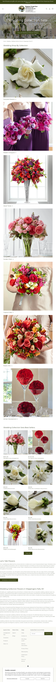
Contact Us (24, 636)
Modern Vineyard (9, 152)
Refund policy (24, 651)
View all (28, 553)
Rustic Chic (7, 365)
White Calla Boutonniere (34, 519)
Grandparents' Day (6, 633)
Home (4, 41)
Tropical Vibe (7, 312)
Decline (43, 678)
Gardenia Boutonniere (9, 488)
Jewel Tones (7, 206)
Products (5, 640)
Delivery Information (24, 644)
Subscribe (48, 633)
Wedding (9, 41)
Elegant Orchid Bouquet (9, 549)
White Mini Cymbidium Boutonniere (37, 488)
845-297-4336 (47, 27)
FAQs (22, 632)
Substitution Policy (24, 655)
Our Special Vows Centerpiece (36, 458)
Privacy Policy (46, 675)
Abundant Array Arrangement (11, 458)
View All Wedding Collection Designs (28, 32)
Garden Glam (7, 259)
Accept (27, 678)
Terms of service (23, 660)
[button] (2, 8)
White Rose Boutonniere (9, 519)
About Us (5, 643)
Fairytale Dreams (9, 99)
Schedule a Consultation (9, 580)
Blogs (13, 636)
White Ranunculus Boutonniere (36, 549)
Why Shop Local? (23, 639)
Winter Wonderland (9, 419)
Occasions (5, 637)
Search (14, 632)
